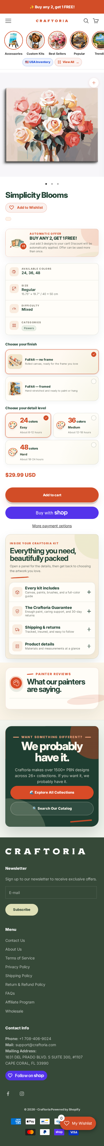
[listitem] (13, 43)
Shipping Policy (18, 975)
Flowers (29, 328)
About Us (13, 949)
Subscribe (21, 909)
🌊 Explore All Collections (52, 792)
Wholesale (14, 1011)
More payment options (52, 525)
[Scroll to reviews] (8, 219)
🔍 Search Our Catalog (52, 808)
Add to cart (52, 495)
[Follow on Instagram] (22, 1093)
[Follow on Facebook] (8, 1093)
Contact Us (15, 940)
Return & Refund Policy (25, 984)
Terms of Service (20, 958)
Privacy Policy (17, 966)
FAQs (10, 993)
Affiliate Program (19, 1002)
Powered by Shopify (65, 1109)
